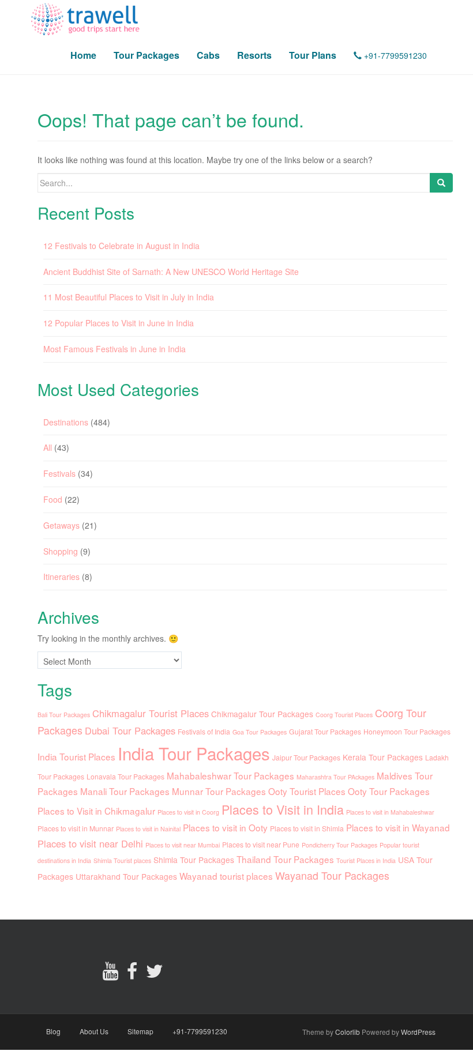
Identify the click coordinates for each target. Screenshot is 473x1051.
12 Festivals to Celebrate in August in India (121, 245)
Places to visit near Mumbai (182, 845)
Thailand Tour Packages (285, 859)
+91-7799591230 (394, 55)
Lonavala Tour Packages (125, 776)
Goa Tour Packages (259, 732)
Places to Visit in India (283, 809)
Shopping (60, 551)
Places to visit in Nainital (148, 828)
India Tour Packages (194, 753)
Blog (53, 1031)
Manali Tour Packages (125, 791)
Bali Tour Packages (63, 714)
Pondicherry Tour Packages (339, 845)
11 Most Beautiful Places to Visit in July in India (128, 297)
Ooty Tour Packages (389, 791)
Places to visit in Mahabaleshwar (390, 812)
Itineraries (61, 576)
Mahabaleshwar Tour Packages (230, 775)
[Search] (441, 183)
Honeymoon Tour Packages (407, 731)
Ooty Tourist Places (307, 791)
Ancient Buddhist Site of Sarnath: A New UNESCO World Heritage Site (171, 271)
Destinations (65, 422)
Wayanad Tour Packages (332, 875)
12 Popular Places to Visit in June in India (118, 323)
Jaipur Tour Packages (306, 757)
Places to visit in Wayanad (398, 827)
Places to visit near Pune (260, 844)
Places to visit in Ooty (225, 827)
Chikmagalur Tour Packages (262, 713)
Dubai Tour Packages (130, 730)
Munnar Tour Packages (219, 791)
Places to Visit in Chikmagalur (96, 810)
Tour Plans (312, 55)
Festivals (59, 473)
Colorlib (347, 1032)
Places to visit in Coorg (188, 812)
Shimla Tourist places (122, 860)
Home (83, 55)
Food (52, 499)
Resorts (254, 55)
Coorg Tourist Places (344, 714)
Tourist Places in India (366, 860)
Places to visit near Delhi (90, 843)
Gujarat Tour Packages (325, 731)
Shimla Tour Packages (193, 859)
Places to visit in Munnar (75, 828)
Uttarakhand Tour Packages (126, 876)
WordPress (418, 1032)
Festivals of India (204, 731)
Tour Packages (146, 55)
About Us (94, 1031)
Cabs (208, 55)
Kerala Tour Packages (383, 757)
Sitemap (140, 1031)
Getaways (61, 525)
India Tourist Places (76, 756)
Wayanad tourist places (226, 875)
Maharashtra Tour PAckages (335, 777)
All (47, 447)
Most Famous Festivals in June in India (114, 349)
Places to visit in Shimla (307, 828)
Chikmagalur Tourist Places (150, 713)
